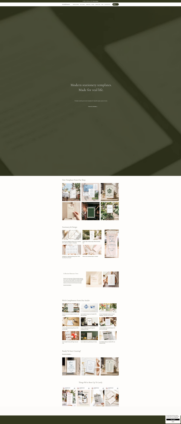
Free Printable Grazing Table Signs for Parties (89, 341)
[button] (115, 4)
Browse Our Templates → (66, 354)
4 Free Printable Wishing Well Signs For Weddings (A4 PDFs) (88, 328)
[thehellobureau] (63, 388)
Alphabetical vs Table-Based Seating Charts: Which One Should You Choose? (71, 257)
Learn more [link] (176, 417)
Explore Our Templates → (93, 106)
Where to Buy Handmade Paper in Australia (90, 256)
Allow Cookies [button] (173, 419)
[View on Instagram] (74, 388)
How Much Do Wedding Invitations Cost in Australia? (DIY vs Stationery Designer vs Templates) (71, 242)
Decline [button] (173, 421)
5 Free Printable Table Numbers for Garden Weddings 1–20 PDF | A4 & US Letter (107, 314)
